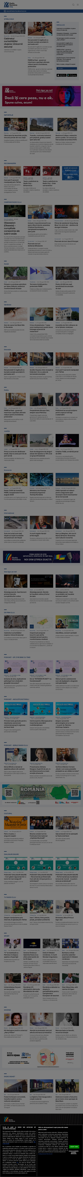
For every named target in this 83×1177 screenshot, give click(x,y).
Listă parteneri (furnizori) (45, 1153)
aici (17, 1162)
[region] (41, 1151)
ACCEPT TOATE (74, 1146)
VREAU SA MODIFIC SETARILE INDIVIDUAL (74, 1152)
